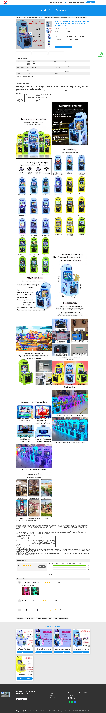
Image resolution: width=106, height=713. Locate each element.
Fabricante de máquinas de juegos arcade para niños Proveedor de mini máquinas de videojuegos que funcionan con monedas (24, 675)
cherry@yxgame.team (22, 699)
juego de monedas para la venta (60, 618)
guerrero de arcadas (29, 618)
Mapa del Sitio (24, 711)
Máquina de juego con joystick (44, 618)
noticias (70, 2)
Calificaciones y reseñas (56, 53)
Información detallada (23, 53)
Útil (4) (58, 600)
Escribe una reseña (42, 566)
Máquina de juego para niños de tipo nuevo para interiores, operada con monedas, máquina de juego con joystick (43, 649)
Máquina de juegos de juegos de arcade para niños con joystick (24, 649)
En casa (52, 2)
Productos (23, 17)
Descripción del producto (40, 53)
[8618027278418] (69, 702)
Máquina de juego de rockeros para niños (34, 17)
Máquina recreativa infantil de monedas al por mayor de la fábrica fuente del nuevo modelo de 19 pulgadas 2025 (62, 649)
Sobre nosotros (53, 691)
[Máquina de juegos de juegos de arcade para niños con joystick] (24, 638)
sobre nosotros (58, 2)
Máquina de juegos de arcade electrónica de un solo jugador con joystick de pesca (81, 649)
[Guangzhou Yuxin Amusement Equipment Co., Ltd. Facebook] (75, 702)
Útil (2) (59, 582)
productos (65, 2)
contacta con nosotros (78, 2)
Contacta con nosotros (54, 697)
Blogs (51, 695)
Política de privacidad (18, 711)
